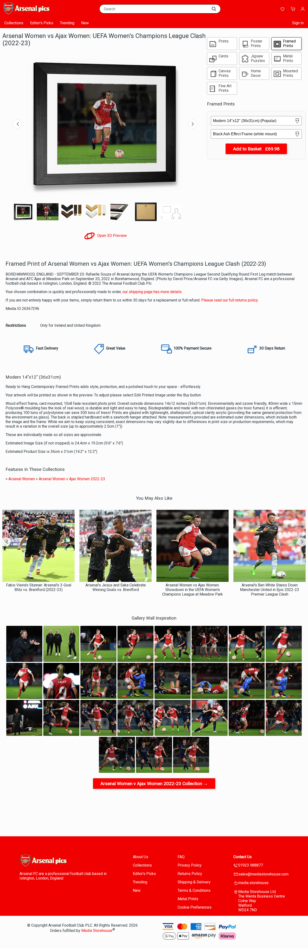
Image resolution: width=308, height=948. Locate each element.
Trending (67, 23)
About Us (140, 857)
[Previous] (16, 124)
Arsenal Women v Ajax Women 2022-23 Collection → (154, 783)
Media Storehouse (96, 930)
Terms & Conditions (194, 890)
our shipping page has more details (152, 291)
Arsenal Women (21, 479)
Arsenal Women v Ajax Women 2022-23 (72, 479)
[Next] (192, 124)
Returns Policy (190, 873)
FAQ (181, 857)
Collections (13, 23)
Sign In (298, 23)
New (85, 23)
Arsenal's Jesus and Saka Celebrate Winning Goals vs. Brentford (115, 587)
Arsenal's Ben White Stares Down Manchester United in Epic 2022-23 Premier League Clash (269, 590)
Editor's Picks (41, 23)
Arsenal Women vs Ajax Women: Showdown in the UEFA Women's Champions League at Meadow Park (192, 590)
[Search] (214, 9)
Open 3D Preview (111, 235)
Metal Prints (188, 899)
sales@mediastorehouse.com (263, 874)
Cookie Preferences (195, 907)
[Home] (32, 13)
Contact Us (242, 857)
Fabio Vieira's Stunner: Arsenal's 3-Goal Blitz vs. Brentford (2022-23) (38, 587)
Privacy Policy (190, 865)
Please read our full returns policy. (229, 300)
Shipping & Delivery (194, 882)
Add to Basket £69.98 (256, 149)
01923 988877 (250, 865)
